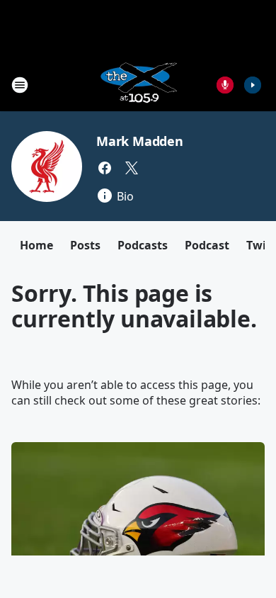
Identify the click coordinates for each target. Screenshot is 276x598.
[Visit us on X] (131, 167)
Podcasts (142, 245)
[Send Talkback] (225, 85)
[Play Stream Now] (252, 85)
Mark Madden (139, 141)
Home (36, 245)
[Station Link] (138, 85)
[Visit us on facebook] (104, 167)
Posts (85, 245)
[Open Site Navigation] (19, 85)
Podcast (207, 245)
